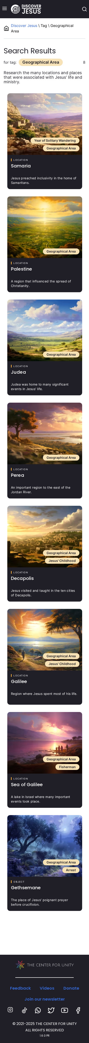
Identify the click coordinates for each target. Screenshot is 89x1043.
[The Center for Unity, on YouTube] (64, 1010)
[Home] (26, 9)
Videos (47, 988)
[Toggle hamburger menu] (4, 8)
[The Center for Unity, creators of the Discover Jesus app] (44, 965)
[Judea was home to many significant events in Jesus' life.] (44, 330)
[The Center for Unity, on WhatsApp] (37, 1010)
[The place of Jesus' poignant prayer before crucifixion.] (44, 846)
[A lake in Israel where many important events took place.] (44, 743)
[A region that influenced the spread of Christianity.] (44, 227)
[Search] (84, 9)
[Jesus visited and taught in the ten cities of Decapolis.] (44, 536)
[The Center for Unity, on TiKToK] (24, 1010)
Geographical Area (61, 148)
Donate (71, 988)
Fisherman (67, 767)
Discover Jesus (24, 25)
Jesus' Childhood (62, 561)
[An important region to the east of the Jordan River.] (44, 433)
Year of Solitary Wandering (55, 140)
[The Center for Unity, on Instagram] (11, 1010)
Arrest (71, 870)
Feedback (20, 988)
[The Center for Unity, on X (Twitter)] (51, 1010)
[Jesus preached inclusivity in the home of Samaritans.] (44, 124)
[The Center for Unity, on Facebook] (78, 1010)
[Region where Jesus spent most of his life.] (44, 639)
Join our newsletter (44, 999)
